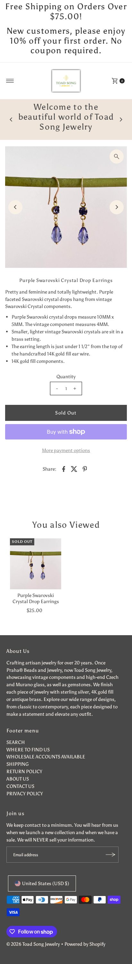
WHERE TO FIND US (28, 749)
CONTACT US (20, 786)
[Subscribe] (111, 855)
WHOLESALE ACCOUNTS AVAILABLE (45, 757)
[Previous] (11, 119)
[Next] (120, 119)
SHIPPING (17, 764)
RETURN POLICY (24, 771)
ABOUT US (17, 779)
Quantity (66, 376)
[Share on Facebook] (64, 468)
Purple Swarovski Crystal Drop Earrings (35, 598)
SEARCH (15, 742)
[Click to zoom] (117, 156)
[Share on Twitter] (74, 468)
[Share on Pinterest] (85, 468)
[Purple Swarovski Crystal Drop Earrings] (35, 564)
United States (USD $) (45, 883)
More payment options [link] (66, 450)
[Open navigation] (10, 81)
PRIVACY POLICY (24, 793)
